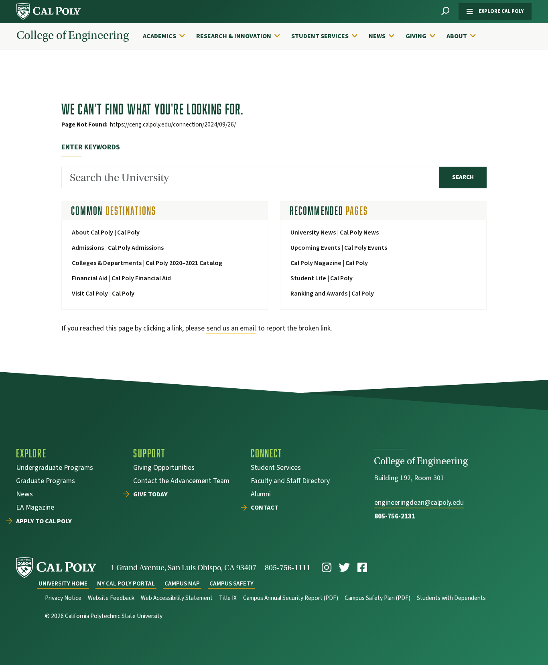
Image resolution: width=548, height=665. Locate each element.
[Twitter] (344, 567)
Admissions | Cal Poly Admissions (118, 247)
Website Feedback (111, 598)
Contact (264, 508)
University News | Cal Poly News (334, 232)
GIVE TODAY (150, 494)
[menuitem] (168, 36)
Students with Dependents (451, 598)
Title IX (228, 598)
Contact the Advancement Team (181, 481)
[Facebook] (362, 567)
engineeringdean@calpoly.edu (419, 503)
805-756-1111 (288, 567)
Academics (159, 36)
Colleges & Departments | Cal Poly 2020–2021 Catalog (147, 263)
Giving (416, 36)
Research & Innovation (233, 36)
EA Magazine (35, 508)
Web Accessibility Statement (177, 598)
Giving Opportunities (164, 468)
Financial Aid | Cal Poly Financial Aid (121, 278)
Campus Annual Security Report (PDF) (290, 598)
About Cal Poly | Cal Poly (106, 232)
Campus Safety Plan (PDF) (377, 598)
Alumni (261, 495)
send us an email (231, 328)
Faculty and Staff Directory (290, 481)
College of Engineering (72, 36)
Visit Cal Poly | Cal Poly (103, 293)
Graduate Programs (45, 481)
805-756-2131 (394, 516)
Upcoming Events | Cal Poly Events (338, 247)
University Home (63, 583)
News (377, 36)
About (457, 36)
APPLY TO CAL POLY (44, 521)
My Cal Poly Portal (126, 583)
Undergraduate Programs (54, 468)
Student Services (320, 36)
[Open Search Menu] (445, 11)
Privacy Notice (63, 598)
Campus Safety (231, 583)
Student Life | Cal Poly (321, 278)
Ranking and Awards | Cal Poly (332, 293)
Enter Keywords (90, 147)
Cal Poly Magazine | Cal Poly (329, 263)
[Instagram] (326, 567)
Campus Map (182, 583)
